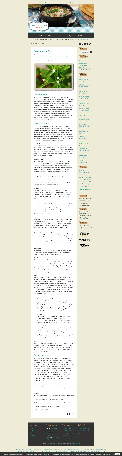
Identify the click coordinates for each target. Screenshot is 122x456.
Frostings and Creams (84, 110)
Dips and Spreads (83, 105)
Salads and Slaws (83, 148)
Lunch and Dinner (83, 129)
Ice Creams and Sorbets (84, 119)
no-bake (80, 179)
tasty (80, 186)
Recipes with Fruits (83, 143)
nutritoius (89, 179)
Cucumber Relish (83, 63)
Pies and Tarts (82, 136)
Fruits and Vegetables (68, 430)
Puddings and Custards (84, 141)
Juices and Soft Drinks (84, 126)
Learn (32, 432)
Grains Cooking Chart (84, 428)
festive (85, 170)
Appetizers (81, 77)
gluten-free (83, 175)
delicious (81, 170)
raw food (80, 181)
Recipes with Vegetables (84, 145)
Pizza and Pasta (82, 138)
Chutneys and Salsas (83, 98)
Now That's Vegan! (61, 19)
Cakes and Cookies (83, 93)
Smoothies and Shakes (84, 153)
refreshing (84, 181)
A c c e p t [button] (117, 454)
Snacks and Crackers (83, 155)
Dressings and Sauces (84, 108)
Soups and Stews (82, 157)
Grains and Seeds (83, 113)
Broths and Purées (83, 91)
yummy (81, 191)
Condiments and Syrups (84, 101)
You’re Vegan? (66, 435)
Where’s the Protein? (68, 433)
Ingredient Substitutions (84, 121)
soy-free (86, 184)
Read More (65, 454)
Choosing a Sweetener (68, 428)
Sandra (37, 54)
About (32, 430)
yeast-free (89, 189)
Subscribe (33, 435)
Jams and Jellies (82, 124)
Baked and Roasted (83, 79)
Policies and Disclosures (82, 39)
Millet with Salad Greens (84, 69)
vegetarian (83, 189)
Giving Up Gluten (67, 432)
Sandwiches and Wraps (84, 150)
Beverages (81, 84)
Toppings (81, 160)
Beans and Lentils (83, 81)
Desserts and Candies (84, 103)
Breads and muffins (83, 86)
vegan (84, 186)
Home (32, 43)
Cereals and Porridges (84, 96)
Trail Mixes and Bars (83, 162)
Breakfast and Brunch (84, 89)
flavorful (86, 172)
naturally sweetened (85, 177)
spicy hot (90, 184)
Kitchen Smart (82, 218)
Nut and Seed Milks (83, 131)
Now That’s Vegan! (57, 443)
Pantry (32, 433)
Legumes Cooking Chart (84, 430)
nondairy (84, 179)
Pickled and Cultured (83, 133)
